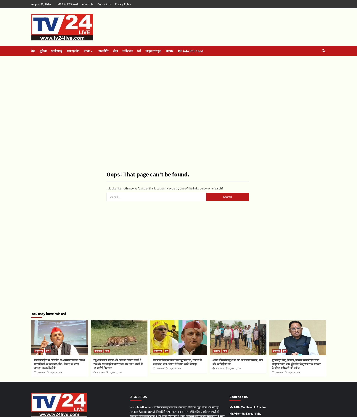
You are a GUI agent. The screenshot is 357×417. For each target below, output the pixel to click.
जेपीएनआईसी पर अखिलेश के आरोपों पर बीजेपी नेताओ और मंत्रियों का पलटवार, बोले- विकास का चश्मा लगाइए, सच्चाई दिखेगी (59, 364)
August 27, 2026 (55, 372)
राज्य (87, 51)
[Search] (323, 51)
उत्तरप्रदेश (39, 351)
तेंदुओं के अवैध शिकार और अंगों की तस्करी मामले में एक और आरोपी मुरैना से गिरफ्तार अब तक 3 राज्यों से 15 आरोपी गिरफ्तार (118, 364)
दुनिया (43, 51)
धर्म (139, 51)
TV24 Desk (41, 372)
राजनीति (103, 51)
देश (33, 51)
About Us (87, 4)
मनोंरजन (128, 51)
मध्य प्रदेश (73, 51)
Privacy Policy (123, 4)
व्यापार (169, 51)
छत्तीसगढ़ (56, 51)
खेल (115, 51)
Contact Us (104, 4)
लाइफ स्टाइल (153, 51)
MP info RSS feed (68, 4)
